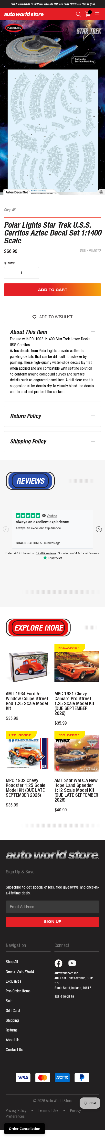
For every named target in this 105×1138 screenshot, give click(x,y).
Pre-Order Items (18, 992)
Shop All (9, 211)
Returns (12, 1031)
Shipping (12, 1021)
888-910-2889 (64, 997)
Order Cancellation (24, 1128)
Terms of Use (48, 1111)
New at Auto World (20, 972)
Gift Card (13, 1011)
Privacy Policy (16, 1111)
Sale (9, 1001)
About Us (13, 1040)
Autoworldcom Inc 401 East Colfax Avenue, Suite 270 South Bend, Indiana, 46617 (74, 981)
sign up (53, 922)
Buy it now (52, 304)
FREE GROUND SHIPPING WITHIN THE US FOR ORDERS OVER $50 (52, 4)
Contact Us (14, 1050)
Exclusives (13, 982)
